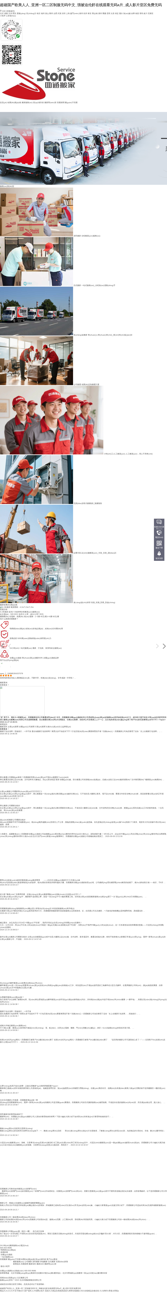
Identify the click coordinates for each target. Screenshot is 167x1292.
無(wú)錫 (127, 13)
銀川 (145, 13)
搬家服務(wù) (27, 102)
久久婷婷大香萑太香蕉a (109, 1291)
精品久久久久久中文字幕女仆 (12, 1291)
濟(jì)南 (95, 13)
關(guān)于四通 (71, 102)
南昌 (137, 13)
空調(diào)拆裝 (62, 1262)
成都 (6, 13)
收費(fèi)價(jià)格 (14, 102)
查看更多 (3, 685)
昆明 (108, 13)
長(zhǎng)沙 (31, 13)
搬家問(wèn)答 (50, 102)
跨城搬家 (43, 1262)
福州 (43, 13)
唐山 (47, 13)
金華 (133, 13)
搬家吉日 (40, 1264)
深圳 (63, 13)
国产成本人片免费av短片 (34, 1291)
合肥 (55, 13)
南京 (38, 13)
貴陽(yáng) (21, 13)
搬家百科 (32, 1264)
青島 (141, 13)
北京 (2, 13)
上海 (68, 13)
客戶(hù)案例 (52, 1259)
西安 (14, 13)
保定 (117, 13)
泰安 (89, 13)
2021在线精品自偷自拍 (89, 1291)
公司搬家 (28, 1262)
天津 (10, 13)
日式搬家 (51, 1262)
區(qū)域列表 (38, 102)
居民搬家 (36, 1262)
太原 (112, 13)
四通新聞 (60, 102)
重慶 (104, 13)
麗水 (121, 13)
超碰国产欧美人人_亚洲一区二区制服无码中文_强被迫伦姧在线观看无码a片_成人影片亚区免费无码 (81, 5)
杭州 (85, 13)
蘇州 (81, 13)
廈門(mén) (74, 13)
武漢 (59, 13)
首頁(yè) (3, 102)
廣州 (100, 13)
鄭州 (51, 13)
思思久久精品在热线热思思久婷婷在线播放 (62, 1291)
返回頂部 (159, 558)
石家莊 (150, 13)
